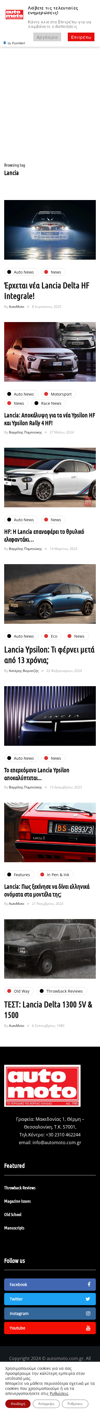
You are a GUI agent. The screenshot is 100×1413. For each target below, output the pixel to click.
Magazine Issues (17, 1201)
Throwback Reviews (19, 1187)
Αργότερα (47, 37)
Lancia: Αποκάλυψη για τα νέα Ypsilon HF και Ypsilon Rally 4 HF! (49, 418)
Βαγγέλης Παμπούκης (25, 432)
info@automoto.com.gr (56, 1142)
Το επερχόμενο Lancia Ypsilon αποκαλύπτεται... (36, 773)
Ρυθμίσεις (59, 1393)
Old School (12, 1214)
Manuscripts (14, 1227)
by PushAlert (16, 43)
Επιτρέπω (81, 37)
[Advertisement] (50, 108)
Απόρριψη (46, 1403)
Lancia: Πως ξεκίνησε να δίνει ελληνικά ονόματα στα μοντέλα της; (46, 890)
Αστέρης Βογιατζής (24, 670)
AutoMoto (16, 306)
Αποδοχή (18, 1403)
